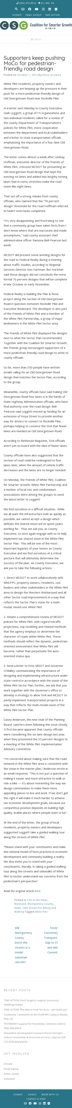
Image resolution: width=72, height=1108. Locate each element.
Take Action (52, 15)
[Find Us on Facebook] (29, 9)
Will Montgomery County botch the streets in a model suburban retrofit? (23, 945)
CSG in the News (37, 900)
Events (32, 1094)
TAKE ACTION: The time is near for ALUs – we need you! (35, 1009)
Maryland (20, 903)
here (37, 891)
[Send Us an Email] (23, 9)
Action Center (11, 1073)
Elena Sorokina (51, 75)
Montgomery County (40, 903)
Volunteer (9, 1078)
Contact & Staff (36, 1099)
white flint (41, 911)
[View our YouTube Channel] (36, 9)
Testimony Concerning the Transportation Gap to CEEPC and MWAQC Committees (54, 940)
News (17, 908)
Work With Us (50, 1094)
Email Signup (33, 15)
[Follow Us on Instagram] (43, 9)
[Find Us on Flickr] (56, 9)
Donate (17, 15)
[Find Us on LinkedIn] (49, 9)
